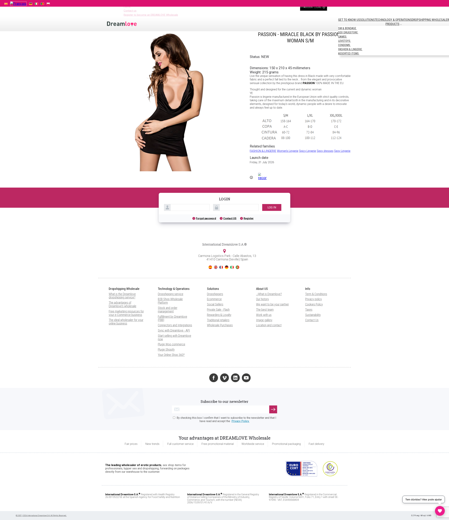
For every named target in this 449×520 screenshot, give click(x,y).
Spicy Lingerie (307, 151)
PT (237, 267)
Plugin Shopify (166, 349)
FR (221, 267)
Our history (262, 299)
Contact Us (312, 320)
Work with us (264, 315)
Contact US (229, 218)
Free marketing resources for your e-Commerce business (126, 313)
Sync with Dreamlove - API (174, 330)
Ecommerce (214, 299)
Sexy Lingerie (342, 151)
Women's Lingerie (287, 151)
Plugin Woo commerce (171, 344)
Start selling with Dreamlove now (174, 337)
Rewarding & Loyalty (219, 315)
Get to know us (349, 20)
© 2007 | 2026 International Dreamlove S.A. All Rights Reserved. (41, 515)
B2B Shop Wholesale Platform (170, 300)
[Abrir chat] (440, 511)
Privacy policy (313, 299)
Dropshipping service (170, 294)
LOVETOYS (344, 41)
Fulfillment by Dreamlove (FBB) (172, 318)
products (392, 24)
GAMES (342, 36)
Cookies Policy (314, 304)
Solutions (367, 20)
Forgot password (206, 218)
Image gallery (264, 320)
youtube (246, 377)
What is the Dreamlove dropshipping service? (122, 295)
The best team (265, 309)
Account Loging (313, 7)
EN (215, 267)
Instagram (202, 377)
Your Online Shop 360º (171, 355)
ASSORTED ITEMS (348, 53)
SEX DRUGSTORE (348, 32)
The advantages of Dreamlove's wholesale (122, 304)
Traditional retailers (218, 320)
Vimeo (224, 377)
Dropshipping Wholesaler (430, 20)
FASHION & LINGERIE (350, 49)
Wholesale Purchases (220, 325)
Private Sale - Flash (218, 309)
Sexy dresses (325, 151)
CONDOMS (344, 45)
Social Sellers (215, 304)
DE (226, 267)
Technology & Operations (393, 20)
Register (249, 218)
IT (232, 267)
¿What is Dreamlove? (269, 294)
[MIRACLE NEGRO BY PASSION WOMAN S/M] (168, 170)
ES (210, 267)
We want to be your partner (272, 304)
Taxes (308, 309)
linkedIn (235, 377)
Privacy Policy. (240, 421)
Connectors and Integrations (175, 325)
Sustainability (313, 315)
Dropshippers (215, 294)
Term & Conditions (316, 294)
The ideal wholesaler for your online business (126, 321)
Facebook (213, 377)
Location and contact (269, 325)
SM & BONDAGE (347, 28)
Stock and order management (167, 309)
